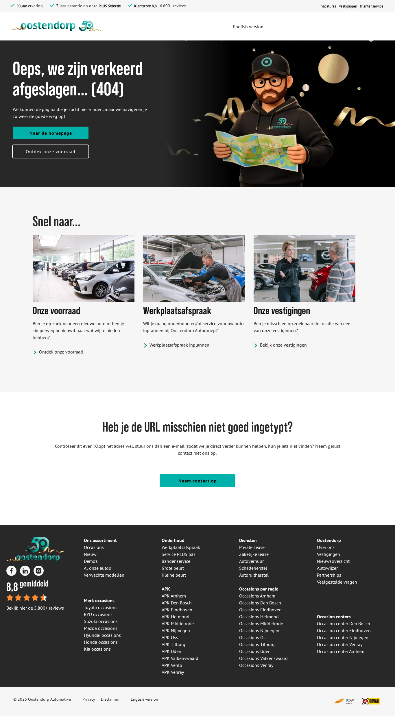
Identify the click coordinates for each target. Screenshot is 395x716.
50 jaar (21, 5)
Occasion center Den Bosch (343, 623)
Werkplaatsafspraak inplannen (179, 345)
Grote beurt (173, 568)
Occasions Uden (255, 651)
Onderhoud (173, 540)
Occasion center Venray (339, 644)
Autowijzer (327, 568)
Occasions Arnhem (257, 596)
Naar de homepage (50, 133)
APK (166, 589)
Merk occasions (99, 600)
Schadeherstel (253, 568)
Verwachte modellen (104, 575)
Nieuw (90, 554)
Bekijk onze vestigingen (283, 345)
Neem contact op (197, 481)
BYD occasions (98, 614)
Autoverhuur (251, 561)
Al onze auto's (97, 568)
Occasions (94, 547)
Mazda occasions (100, 628)
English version (144, 699)
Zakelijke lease (254, 554)
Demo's (91, 561)
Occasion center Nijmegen (342, 637)
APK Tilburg (173, 644)
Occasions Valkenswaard (263, 658)
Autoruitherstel (254, 575)
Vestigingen (328, 554)
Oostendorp (329, 540)
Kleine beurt (174, 575)
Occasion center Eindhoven (344, 630)
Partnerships (329, 575)
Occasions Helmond (259, 616)
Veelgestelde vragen (337, 582)
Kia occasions (97, 649)
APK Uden (171, 651)
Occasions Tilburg (257, 644)
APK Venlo (172, 665)
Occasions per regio (258, 589)
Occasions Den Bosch (260, 603)
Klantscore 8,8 (145, 5)
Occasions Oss (253, 637)
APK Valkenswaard (180, 658)
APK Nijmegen (176, 630)
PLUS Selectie (110, 5)
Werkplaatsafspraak (181, 547)
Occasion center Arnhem (340, 651)
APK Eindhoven (177, 610)
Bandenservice (176, 561)
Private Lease (252, 547)
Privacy (88, 699)
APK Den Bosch (177, 603)
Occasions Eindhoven (260, 610)
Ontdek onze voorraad (50, 151)
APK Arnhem (174, 596)
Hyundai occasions (102, 635)
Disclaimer (110, 699)
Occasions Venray (256, 665)
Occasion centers (334, 616)
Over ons (326, 547)
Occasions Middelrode (261, 623)
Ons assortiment (100, 540)
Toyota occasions (100, 607)
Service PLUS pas (178, 554)
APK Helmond (175, 616)
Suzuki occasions (101, 621)
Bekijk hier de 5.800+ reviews (35, 608)
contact (185, 453)
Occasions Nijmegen (259, 630)
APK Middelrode (178, 623)
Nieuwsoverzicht (333, 561)
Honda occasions (101, 642)
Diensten (248, 540)
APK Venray (173, 672)
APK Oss (170, 637)
